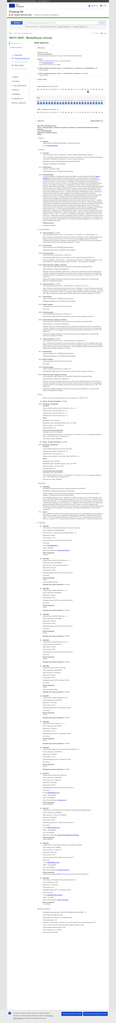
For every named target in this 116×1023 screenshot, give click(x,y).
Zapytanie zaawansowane (64, 26)
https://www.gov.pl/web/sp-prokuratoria (68, 835)
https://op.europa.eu (63, 900)
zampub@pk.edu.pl (48, 62)
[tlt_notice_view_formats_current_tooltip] (102, 121)
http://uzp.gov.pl (62, 800)
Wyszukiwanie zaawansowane (47, 26)
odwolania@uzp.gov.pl (53, 792)
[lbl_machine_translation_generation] (58, 109)
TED (10, 33)
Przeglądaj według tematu (79, 26)
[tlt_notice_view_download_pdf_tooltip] (38, 103)
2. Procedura (15, 81)
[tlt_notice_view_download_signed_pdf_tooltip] (88, 92)
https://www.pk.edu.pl (63, 550)
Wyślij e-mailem (19, 65)
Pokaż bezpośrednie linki (22, 58)
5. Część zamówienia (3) (19, 85)
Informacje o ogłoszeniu (19, 103)
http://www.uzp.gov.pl (63, 870)
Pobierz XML (18, 55)
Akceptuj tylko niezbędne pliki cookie (95, 1014)
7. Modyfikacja (16, 94)
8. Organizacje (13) (17, 98)
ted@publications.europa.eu (54, 895)
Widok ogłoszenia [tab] (15, 43)
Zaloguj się (94, 5)
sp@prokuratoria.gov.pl (53, 827)
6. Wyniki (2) (15, 90)
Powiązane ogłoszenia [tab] (16, 47)
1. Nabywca (15, 77)
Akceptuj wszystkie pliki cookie (72, 1014)
